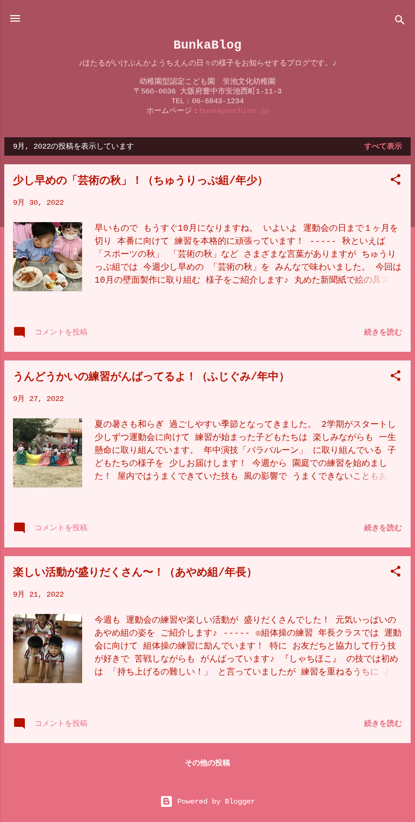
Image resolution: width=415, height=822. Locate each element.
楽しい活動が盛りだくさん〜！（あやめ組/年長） (135, 572)
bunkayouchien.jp (234, 110)
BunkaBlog (207, 45)
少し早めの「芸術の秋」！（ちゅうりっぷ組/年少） (140, 181)
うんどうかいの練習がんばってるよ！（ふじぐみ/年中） (151, 377)
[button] (395, 181)
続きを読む (383, 332)
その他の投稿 (207, 763)
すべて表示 (383, 146)
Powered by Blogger (214, 801)
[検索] (399, 21)
